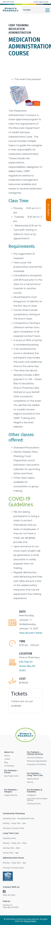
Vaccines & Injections (35, 758)
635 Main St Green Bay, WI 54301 (11, 906)
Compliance (31, 795)
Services (30, 782)
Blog (6, 762)
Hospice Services (10, 795)
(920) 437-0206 (8, 2)
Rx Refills (27, 10)
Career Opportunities (41, 2)
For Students (9, 766)
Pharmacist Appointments (37, 761)
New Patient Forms (11, 776)
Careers (7, 759)
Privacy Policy (30, 921)
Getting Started (33, 779)
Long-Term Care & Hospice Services (37, 799)
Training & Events (34, 804)
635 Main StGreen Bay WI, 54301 (27, 666)
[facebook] (4, 892)
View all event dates (30, 633)
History (7, 756)
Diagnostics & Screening (36, 764)
